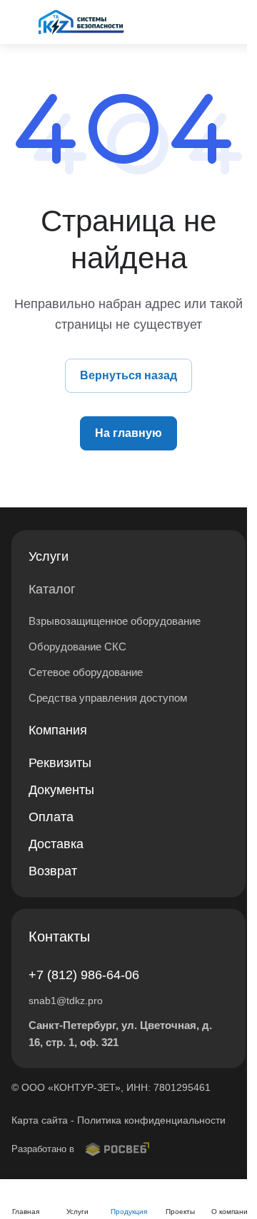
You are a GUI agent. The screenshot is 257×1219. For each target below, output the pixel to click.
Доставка (56, 844)
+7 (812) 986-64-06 (84, 975)
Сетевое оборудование (86, 672)
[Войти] (209, 22)
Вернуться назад (128, 375)
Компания (58, 730)
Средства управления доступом (108, 698)
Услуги (49, 556)
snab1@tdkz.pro (66, 1000)
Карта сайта (39, 1120)
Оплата (51, 817)
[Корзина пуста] (237, 22)
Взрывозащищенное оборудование (115, 621)
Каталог (52, 589)
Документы (61, 790)
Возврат (53, 871)
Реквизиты (60, 763)
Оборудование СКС (77, 646)
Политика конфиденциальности (151, 1120)
